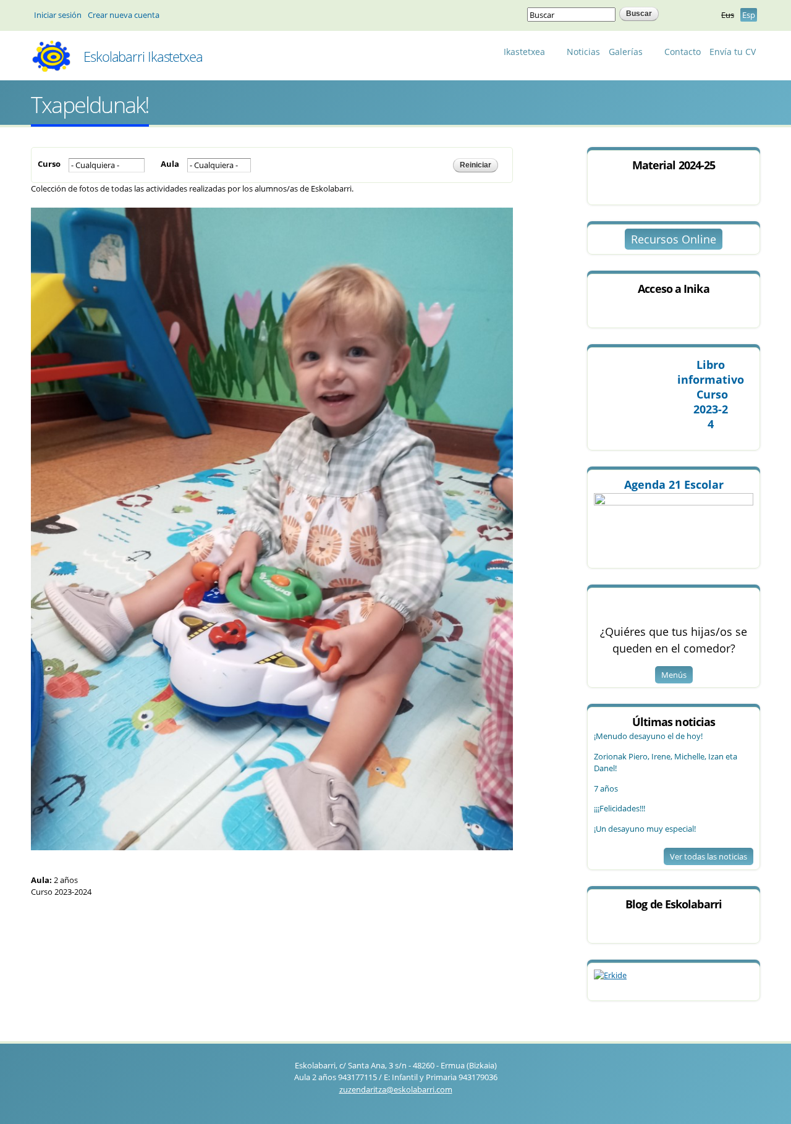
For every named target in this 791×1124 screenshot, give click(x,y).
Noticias (583, 51)
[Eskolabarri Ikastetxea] (51, 67)
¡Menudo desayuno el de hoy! (648, 736)
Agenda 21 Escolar (674, 484)
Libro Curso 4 (710, 394)
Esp (748, 14)
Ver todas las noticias (708, 856)
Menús (674, 674)
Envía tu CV (732, 51)
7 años (606, 788)
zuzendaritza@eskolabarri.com (395, 1089)
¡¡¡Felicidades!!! (619, 808)
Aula (170, 163)
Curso (49, 163)
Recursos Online (673, 239)
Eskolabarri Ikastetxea (143, 56)
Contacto (682, 51)
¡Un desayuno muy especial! (645, 828)
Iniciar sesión (58, 14)
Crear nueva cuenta (123, 14)
